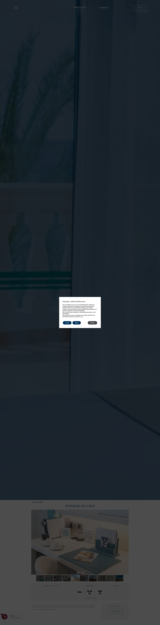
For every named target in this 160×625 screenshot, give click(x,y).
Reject (76, 323)
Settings (92, 323)
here (70, 315)
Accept (67, 323)
